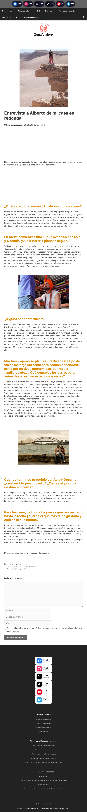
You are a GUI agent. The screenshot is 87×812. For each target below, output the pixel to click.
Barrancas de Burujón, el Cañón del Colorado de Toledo (43, 789)
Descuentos (6, 17)
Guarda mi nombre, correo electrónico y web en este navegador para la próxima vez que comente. (44, 629)
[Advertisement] (43, 145)
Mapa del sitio (65, 809)
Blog (17, 17)
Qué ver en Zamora (43, 776)
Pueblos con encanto (67, 11)
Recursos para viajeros (43, 723)
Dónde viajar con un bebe (43, 750)
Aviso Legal (38, 809)
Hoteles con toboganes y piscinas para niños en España (43, 762)
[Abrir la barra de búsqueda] (84, 17)
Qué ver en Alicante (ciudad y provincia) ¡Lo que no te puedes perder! (43, 780)
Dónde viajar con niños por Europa (43, 754)
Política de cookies (51, 809)
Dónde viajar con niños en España (43, 746)
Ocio (39, 11)
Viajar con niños (24, 11)
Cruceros (48, 11)
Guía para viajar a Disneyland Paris (43, 758)
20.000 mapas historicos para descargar (22, 566)
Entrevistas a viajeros (15, 564)
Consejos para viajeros (43, 719)
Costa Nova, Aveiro (43, 785)
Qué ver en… (7, 11)
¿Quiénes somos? (30, 17)
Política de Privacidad (25, 809)
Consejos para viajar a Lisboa (18, 569)
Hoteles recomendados (43, 727)
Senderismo (43, 731)
